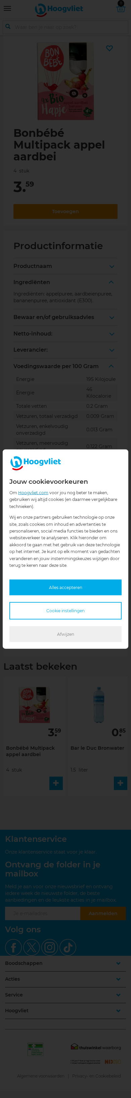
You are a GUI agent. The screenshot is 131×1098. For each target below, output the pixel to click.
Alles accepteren (65, 587)
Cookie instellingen (65, 610)
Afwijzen (65, 633)
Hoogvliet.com (33, 492)
